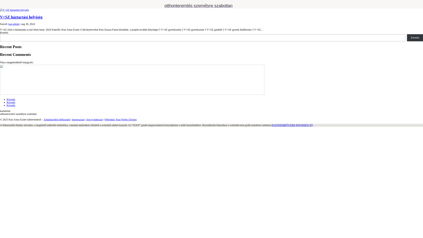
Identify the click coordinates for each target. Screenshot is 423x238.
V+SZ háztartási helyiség (21, 17)
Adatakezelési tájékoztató (57, 119)
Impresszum (78, 119)
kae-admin (13, 24)
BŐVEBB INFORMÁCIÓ (298, 125)
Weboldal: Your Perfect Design (120, 119)
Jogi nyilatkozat (94, 119)
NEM (281, 125)
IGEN (275, 125)
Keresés (4, 32)
